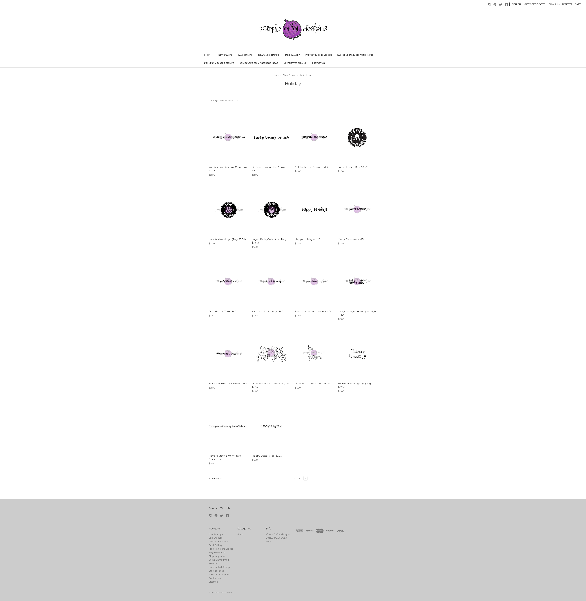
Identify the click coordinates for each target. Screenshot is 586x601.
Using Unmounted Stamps (219, 63)
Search (516, 4)
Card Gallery (292, 55)
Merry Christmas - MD (351, 239)
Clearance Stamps (268, 55)
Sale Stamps (245, 55)
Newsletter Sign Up (295, 63)
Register (567, 4)
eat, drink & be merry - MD (268, 311)
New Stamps (225, 55)
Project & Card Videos (318, 55)
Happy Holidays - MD (307, 239)
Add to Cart (228, 141)
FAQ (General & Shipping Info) (355, 55)
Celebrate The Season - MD (311, 167)
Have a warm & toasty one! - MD (228, 383)
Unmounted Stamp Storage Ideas (259, 63)
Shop (207, 55)
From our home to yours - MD (313, 311)
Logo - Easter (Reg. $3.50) (353, 167)
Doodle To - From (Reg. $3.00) (313, 383)
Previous (216, 478)
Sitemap (213, 581)
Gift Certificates (535, 4)
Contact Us (318, 63)
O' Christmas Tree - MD (223, 311)
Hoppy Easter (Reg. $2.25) (267, 455)
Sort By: (214, 100)
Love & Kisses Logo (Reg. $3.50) (227, 239)
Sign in (553, 4)
